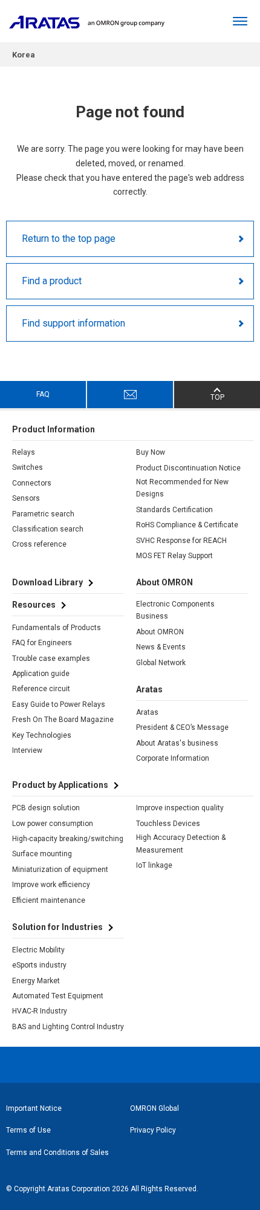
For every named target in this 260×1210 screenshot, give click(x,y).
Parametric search (43, 514)
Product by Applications (60, 785)
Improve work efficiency (51, 884)
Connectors (31, 483)
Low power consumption (52, 823)
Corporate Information (172, 758)
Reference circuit (41, 689)
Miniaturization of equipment (60, 869)
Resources (34, 605)
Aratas (147, 712)
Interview (27, 750)
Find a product (52, 281)
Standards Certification (174, 510)
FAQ (43, 394)
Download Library (47, 582)
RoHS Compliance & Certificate (187, 525)
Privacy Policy (153, 1130)
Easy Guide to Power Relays (58, 704)
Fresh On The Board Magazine (63, 719)
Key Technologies (41, 735)
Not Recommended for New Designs (182, 488)
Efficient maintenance (48, 900)
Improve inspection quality (180, 808)
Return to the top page (68, 238)
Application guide (41, 673)
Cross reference (39, 544)
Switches (27, 467)
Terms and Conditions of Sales (57, 1152)
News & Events (161, 647)
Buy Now (150, 452)
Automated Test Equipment (57, 996)
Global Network (161, 663)
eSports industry (39, 965)
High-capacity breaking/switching (67, 838)
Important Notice (34, 1108)
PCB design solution (46, 808)
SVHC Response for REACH (181, 540)
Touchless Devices (168, 823)
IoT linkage (154, 865)
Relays (23, 452)
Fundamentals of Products (56, 627)
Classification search (47, 529)
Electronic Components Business (175, 610)
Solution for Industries (57, 927)
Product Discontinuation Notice (188, 468)
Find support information (73, 323)
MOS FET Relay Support (174, 555)
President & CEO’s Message (182, 727)
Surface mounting (42, 854)
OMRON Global (154, 1108)
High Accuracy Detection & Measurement (181, 843)
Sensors (26, 498)
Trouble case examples (51, 658)
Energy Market (36, 981)
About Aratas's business (177, 743)
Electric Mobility (38, 950)
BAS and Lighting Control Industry (68, 1027)
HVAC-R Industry (39, 1011)
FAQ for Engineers (42, 643)
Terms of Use (28, 1130)
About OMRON (160, 632)
